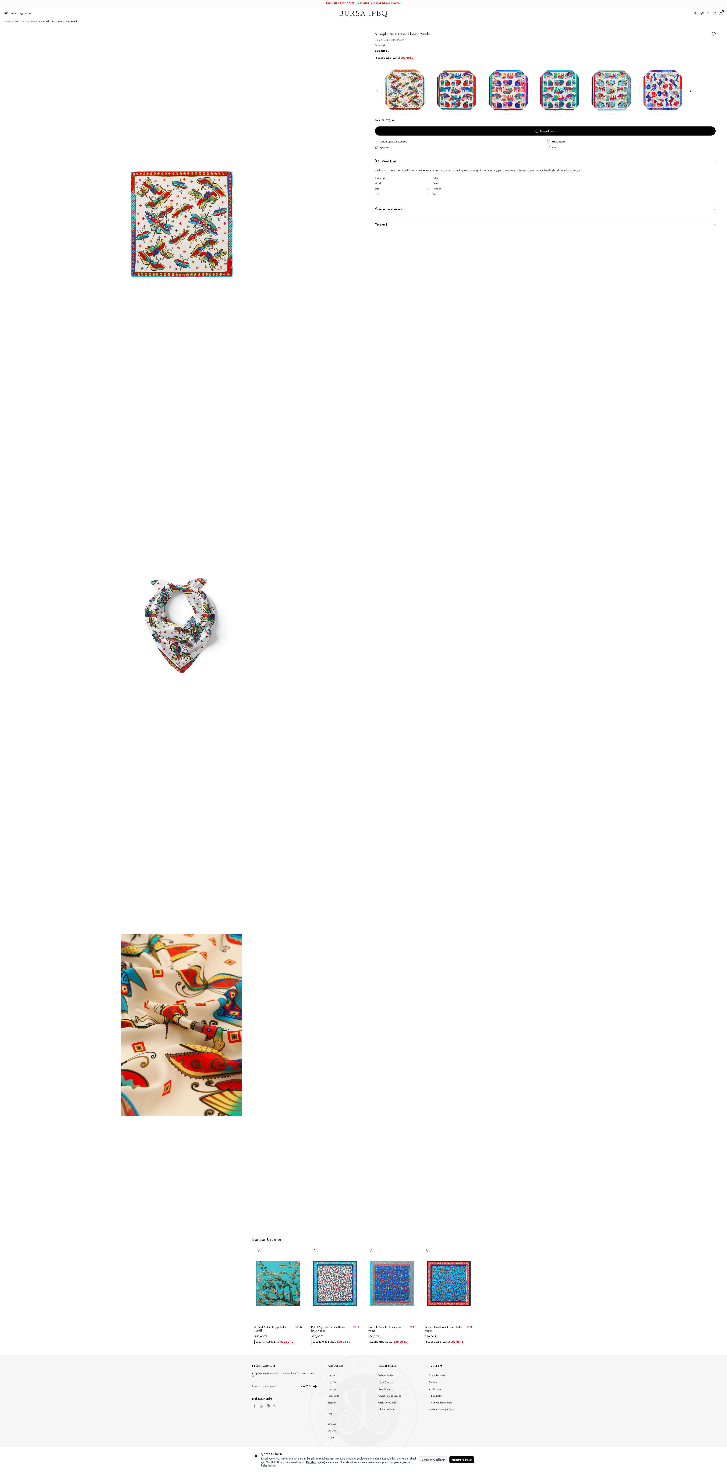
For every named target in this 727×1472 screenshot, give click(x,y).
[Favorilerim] (708, 13)
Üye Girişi (332, 1430)
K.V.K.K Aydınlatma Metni (440, 1402)
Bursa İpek (380, 45)
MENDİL (18, 21)
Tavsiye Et (381, 224)
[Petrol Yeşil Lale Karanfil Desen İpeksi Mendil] (335, 1284)
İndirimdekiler (435, 1396)
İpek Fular (332, 1389)
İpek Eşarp (333, 1382)
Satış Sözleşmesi (385, 1389)
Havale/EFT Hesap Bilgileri (441, 1409)
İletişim (331, 1437)
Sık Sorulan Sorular (387, 1409)
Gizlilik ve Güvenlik (387, 1402)
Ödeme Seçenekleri (388, 209)
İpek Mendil (333, 1396)
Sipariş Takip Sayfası (438, 1375)
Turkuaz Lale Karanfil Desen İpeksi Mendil (443, 1328)
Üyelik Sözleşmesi (386, 1382)
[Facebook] (254, 1406)
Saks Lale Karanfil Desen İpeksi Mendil (384, 1328)
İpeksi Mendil (31, 21)
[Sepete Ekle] (299, 1318)
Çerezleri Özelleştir (433, 1460)
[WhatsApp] (275, 1406)
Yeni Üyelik (333, 1424)
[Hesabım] (714, 13)
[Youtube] (261, 1406)
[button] (377, 90)
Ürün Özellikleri (385, 161)
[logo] (363, 13)
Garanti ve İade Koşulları (390, 1396)
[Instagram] (268, 1406)
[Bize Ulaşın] (695, 13)
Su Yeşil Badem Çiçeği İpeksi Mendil (270, 1328)
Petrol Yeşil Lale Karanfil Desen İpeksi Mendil (328, 1328)
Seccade (332, 1402)
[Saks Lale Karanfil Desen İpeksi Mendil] (392, 1284)
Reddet (311, 1462)
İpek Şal (331, 1375)
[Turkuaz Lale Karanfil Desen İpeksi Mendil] (449, 1284)
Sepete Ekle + (547, 131)
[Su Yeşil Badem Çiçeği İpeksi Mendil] (278, 1284)
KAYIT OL (306, 1386)
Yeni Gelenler (435, 1389)
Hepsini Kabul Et (462, 1460)
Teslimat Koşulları (386, 1375)
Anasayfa (6, 21)
